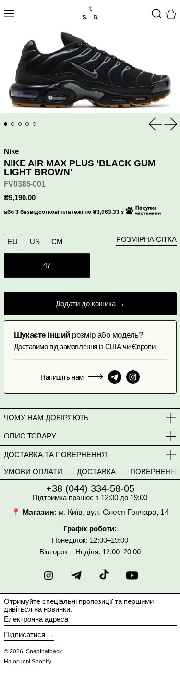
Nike (11, 151)
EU (13, 242)
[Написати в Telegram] (114, 377)
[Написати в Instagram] (133, 377)
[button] (156, 13)
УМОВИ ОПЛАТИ (33, 471)
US (35, 242)
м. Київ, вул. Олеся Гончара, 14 (114, 512)
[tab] (6, 124)
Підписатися (24, 634)
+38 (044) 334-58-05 (90, 488)
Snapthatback (44, 651)
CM (57, 242)
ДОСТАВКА (96, 471)
